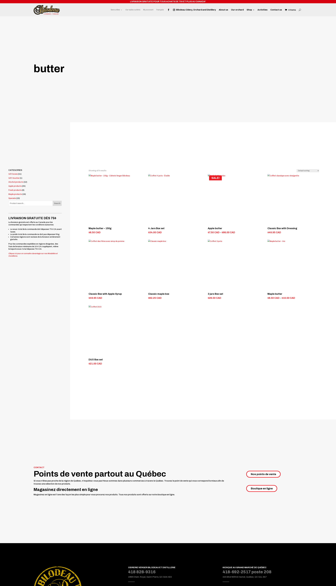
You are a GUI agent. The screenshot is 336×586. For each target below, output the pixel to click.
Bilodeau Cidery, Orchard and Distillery (196, 10)
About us (223, 10)
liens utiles (115, 10)
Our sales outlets (132, 10)
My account (148, 10)
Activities (262, 10)
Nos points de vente (263, 474)
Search (57, 203)
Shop (249, 10)
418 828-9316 (142, 572)
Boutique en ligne (262, 488)
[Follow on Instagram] (174, 10)
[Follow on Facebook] (168, 10)
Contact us (276, 10)
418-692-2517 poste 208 (247, 572)
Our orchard (237, 10)
